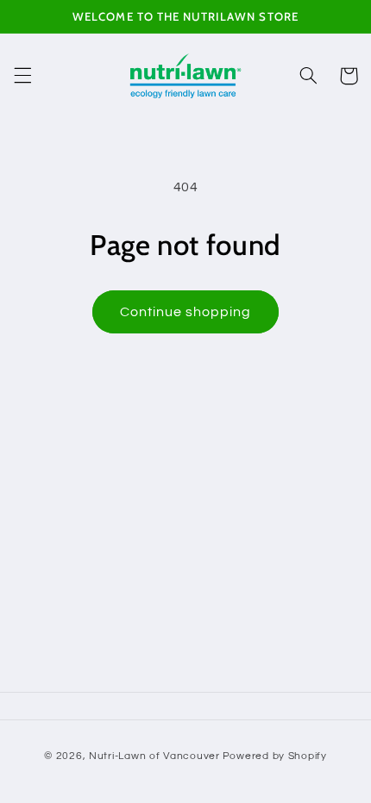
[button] (22, 76)
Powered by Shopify (275, 756)
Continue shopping (186, 312)
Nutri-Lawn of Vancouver (154, 756)
